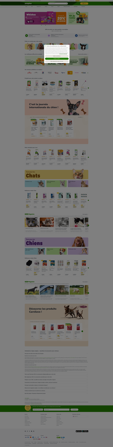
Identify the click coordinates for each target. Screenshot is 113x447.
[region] (57, 54)
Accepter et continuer (57, 58)
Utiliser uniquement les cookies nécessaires (56, 61)
